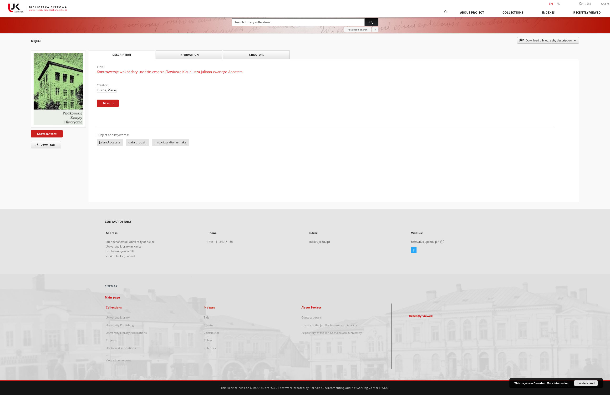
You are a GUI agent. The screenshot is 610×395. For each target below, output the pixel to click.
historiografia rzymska (170, 142)
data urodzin (137, 142)
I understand (586, 383)
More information (558, 383)
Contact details (311, 317)
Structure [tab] (256, 54)
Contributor (211, 333)
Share (605, 4)
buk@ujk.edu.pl (319, 242)
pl (558, 3)
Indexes (548, 12)
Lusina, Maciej (107, 90)
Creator (209, 325)
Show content (46, 134)
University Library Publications (126, 333)
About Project (472, 12)
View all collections (118, 360)
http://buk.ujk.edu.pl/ (425, 242)
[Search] (371, 22)
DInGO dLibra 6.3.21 (264, 388)
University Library (118, 317)
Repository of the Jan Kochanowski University (331, 333)
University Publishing (120, 325)
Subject (209, 340)
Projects (111, 340)
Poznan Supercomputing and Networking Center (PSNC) (349, 388)
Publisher (210, 348)
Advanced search (357, 29)
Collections (513, 12)
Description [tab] (121, 54)
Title (207, 317)
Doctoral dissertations (121, 348)
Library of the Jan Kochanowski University (329, 325)
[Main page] (445, 12)
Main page (112, 297)
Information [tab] (189, 54)
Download (47, 145)
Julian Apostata (109, 142)
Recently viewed (587, 12)
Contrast (585, 3)
